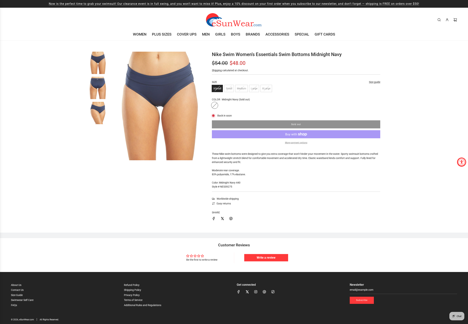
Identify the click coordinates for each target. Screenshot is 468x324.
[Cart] (455, 20)
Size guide (374, 82)
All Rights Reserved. (49, 319)
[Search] (439, 20)
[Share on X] (222, 219)
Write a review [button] (266, 257)
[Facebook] (239, 292)
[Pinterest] (264, 292)
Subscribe (361, 300)
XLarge (266, 88)
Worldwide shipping (228, 198)
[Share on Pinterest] (231, 219)
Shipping (217, 70)
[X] (247, 292)
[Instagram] (256, 292)
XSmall (217, 88)
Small (229, 88)
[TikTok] (273, 292)
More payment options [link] (296, 142)
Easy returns (224, 203)
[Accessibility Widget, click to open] (461, 162)
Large (254, 88)
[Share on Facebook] (214, 219)
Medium (241, 88)
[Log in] (447, 20)
